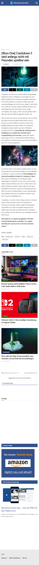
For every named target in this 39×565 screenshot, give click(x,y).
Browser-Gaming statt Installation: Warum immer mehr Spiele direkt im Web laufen (18, 285)
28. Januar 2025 (6, 325)
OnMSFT (9, 232)
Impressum (4, 558)
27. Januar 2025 (6, 361)
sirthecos (6, 64)
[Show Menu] (2, 3)
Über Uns (24, 558)
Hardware (6, 352)
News (23, 236)
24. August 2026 (6, 289)
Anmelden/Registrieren (30, 373)
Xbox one (5, 239)
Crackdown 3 (9, 236)
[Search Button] (37, 3)
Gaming (8, 49)
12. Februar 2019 (16, 64)
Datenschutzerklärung (14, 558)
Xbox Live (30, 236)
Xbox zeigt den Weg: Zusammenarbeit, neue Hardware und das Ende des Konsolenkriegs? (17, 357)
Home (2, 49)
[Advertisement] (19, 26)
